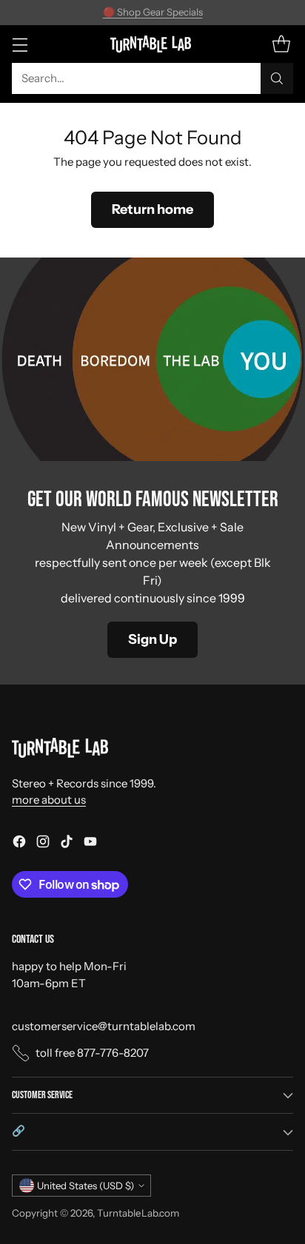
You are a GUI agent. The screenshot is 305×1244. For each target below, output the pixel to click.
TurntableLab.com (138, 1213)
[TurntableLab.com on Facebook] (19, 844)
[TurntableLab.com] (152, 44)
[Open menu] (19, 44)
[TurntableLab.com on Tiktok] (67, 844)
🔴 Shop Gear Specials (153, 12)
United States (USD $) (85, 1185)
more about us (49, 800)
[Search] (277, 78)
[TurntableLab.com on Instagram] (43, 844)
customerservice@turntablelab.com (103, 1026)
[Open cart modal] (281, 44)
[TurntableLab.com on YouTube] (90, 844)
